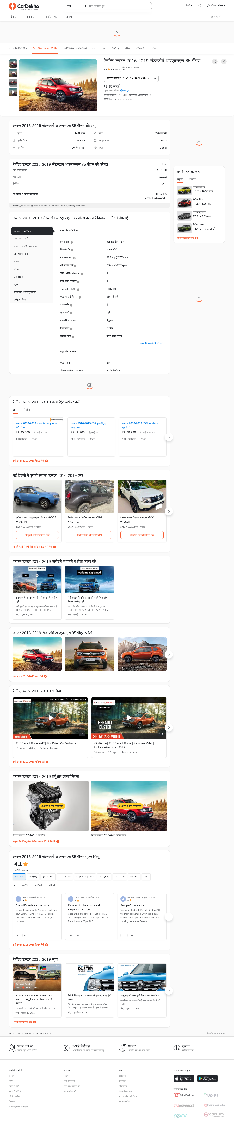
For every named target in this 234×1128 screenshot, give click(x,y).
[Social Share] (224, 61)
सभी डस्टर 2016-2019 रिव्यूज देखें (28, 944)
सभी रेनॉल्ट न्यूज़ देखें (23, 1022)
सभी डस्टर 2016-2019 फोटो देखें (28, 676)
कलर (104, 48)
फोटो (94, 48)
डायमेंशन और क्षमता (21, 254)
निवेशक (12, 1101)
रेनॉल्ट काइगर (199, 187)
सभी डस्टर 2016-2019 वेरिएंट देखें (28, 460)
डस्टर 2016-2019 (18, 48)
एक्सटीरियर (18, 277)
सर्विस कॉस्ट (141, 48)
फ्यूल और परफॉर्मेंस (21, 238)
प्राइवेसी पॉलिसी (15, 1091)
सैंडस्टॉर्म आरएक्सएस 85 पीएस (45, 48)
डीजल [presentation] (15, 409)
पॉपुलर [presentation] (180, 179)
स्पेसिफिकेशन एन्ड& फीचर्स (75, 48)
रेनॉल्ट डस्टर (198, 224)
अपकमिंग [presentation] (192, 179)
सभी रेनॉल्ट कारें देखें (185, 238)
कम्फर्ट (16, 261)
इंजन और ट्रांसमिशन (22, 231)
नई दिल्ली (123, 90)
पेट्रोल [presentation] (27, 409)
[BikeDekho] (184, 1095)
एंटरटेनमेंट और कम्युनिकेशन (25, 292)
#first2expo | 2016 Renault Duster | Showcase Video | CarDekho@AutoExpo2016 (124, 745)
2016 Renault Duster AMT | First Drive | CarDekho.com (46, 743)
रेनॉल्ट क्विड (198, 199)
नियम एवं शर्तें (14, 1086)
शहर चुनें (217, 16)
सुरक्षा (16, 284)
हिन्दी (188, 5)
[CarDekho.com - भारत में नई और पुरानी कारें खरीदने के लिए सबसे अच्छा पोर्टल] (24, 6)
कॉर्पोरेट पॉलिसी (15, 1096)
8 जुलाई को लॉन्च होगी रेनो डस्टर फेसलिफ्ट (140, 995)
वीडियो (127, 48)
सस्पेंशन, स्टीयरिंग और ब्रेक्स (25, 246)
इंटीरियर (17, 269)
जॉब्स (11, 1081)
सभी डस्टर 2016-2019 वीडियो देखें (29, 761)
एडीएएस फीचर (20, 299)
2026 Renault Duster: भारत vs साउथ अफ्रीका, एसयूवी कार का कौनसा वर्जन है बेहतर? (35, 999)
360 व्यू (115, 48)
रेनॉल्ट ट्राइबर (199, 212)
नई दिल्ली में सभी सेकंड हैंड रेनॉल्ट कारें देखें (33, 546)
